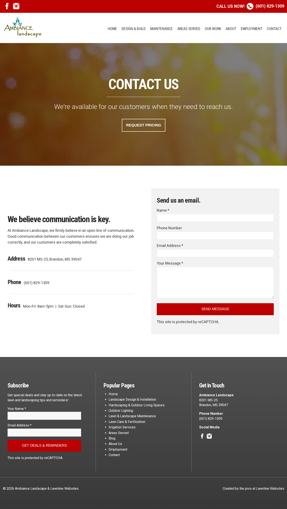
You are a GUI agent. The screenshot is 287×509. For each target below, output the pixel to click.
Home (112, 28)
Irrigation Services (122, 427)
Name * (163, 210)
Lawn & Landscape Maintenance (132, 416)
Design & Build (134, 28)
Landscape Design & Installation (132, 399)
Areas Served (188, 28)
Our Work (213, 28)
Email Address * (170, 245)
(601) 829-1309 (250, 6)
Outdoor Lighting (121, 411)
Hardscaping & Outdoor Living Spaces (137, 405)
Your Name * (17, 409)
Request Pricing (143, 125)
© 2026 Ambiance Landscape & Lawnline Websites (41, 489)
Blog (112, 438)
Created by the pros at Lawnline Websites (253, 489)
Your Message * (170, 263)
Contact (274, 28)
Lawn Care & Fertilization (127, 422)
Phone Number (169, 228)
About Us (115, 444)
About (231, 28)
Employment (251, 28)
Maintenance (161, 28)
